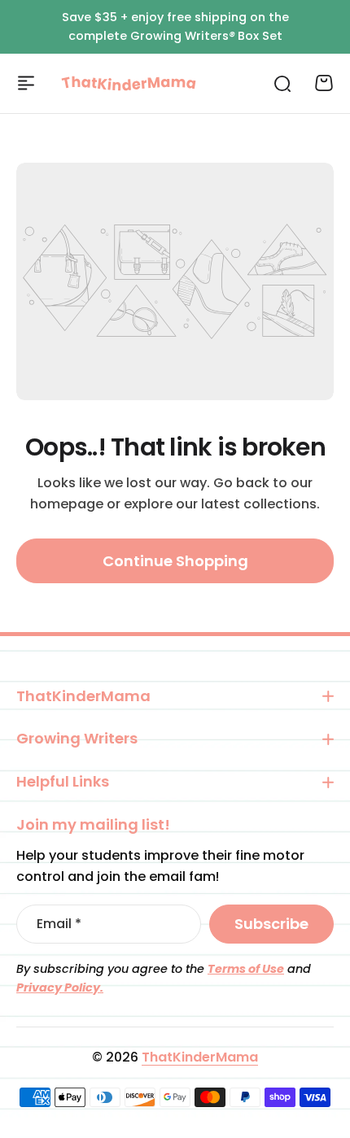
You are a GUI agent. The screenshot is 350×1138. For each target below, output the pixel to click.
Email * (59, 923)
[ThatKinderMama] (128, 83)
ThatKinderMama (200, 1057)
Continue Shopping (175, 561)
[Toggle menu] (26, 83)
